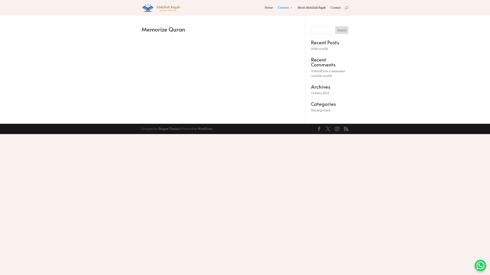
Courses (283, 7)
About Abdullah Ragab (311, 7)
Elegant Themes (169, 129)
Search (341, 30)
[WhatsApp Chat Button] (480, 265)
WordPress (205, 129)
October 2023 (320, 93)
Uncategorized (320, 110)
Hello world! (319, 49)
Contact (336, 7)
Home (269, 7)
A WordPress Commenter (328, 71)
